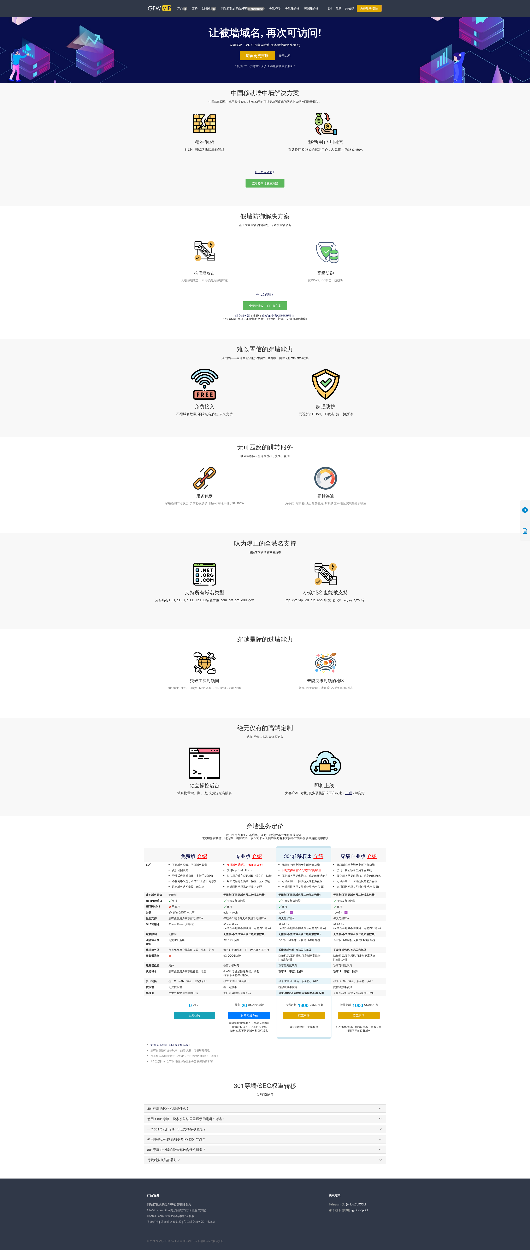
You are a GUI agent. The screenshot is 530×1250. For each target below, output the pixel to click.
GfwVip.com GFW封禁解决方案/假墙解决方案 (176, 1210)
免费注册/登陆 (369, 8)
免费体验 (194, 1015)
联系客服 (304, 1015)
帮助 (338, 8)
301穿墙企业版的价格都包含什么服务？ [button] (176, 1150)
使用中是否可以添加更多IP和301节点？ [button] (176, 1139)
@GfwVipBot (360, 1210)
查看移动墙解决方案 (265, 183)
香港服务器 (292, 8)
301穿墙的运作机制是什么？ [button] (168, 1108)
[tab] (265, 1108)
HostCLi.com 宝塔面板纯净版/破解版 (170, 1216)
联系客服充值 (249, 1015)
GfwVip (160, 1241)
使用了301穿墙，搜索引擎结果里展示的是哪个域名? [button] (185, 1119)
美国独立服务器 (194, 1222)
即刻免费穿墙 (257, 55)
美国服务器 (311, 8)
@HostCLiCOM (356, 1204)
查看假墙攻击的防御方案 (265, 306)
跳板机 (208, 8)
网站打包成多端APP (242, 8)
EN (330, 8)
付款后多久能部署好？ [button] (163, 1160)
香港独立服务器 (171, 1222)
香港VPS (275, 8)
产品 (181, 8)
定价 (195, 8)
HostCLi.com (190, 1241)
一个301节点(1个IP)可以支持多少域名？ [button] (176, 1129)
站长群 (349, 8)
